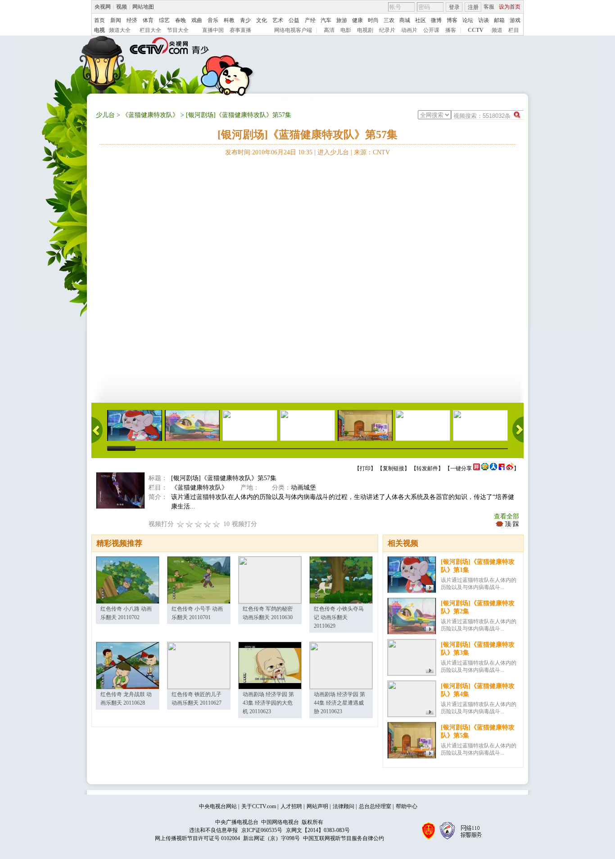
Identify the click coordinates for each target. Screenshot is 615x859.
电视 (99, 30)
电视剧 (365, 30)
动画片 (409, 30)
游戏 (515, 20)
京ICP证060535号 (261, 830)
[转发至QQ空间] (484, 468)
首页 (99, 20)
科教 (229, 20)
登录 (454, 7)
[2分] (180, 524)
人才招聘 (291, 806)
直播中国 (213, 30)
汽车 (326, 20)
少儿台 (105, 115)
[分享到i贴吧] (501, 468)
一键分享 (461, 468)
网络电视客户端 (293, 30)
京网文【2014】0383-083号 (318, 830)
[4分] (189, 524)
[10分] (216, 524)
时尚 (373, 20)
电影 (345, 30)
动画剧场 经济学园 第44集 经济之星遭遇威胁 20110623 (339, 703)
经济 (132, 20)
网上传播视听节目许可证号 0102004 (197, 838)
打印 (365, 468)
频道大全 (120, 30)
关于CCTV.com (258, 806)
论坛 (467, 20)
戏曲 (196, 20)
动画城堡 (303, 487)
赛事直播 (240, 30)
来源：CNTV (372, 152)
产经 (310, 20)
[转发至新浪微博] (510, 468)
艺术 (277, 20)
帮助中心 (406, 806)
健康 (357, 20)
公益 (294, 20)
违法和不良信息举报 (213, 830)
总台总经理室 (375, 806)
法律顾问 (343, 806)
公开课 (431, 30)
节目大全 (178, 30)
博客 (452, 20)
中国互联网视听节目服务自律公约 (343, 838)
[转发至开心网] (476, 468)
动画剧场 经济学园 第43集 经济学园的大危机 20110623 (268, 703)
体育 (148, 20)
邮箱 (499, 20)
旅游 (341, 20)
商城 (404, 20)
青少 (245, 20)
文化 (261, 20)
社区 (420, 20)
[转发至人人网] (493, 468)
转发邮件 (427, 468)
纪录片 (387, 30)
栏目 (513, 30)
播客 (450, 30)
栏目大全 (150, 30)
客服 (489, 7)
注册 (473, 7)
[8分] (207, 524)
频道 (497, 30)
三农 (389, 20)
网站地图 (143, 7)
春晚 (180, 20)
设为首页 (509, 7)
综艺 (164, 20)
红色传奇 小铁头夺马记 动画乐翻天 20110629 (339, 617)
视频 (121, 7)
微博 (436, 20)
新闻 (115, 20)
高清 (329, 30)
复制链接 (393, 468)
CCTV (476, 30)
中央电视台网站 (218, 806)
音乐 (213, 20)
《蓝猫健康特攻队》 (150, 115)
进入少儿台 (333, 152)
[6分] (198, 524)
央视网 (103, 7)
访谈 (483, 20)
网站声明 (317, 806)
